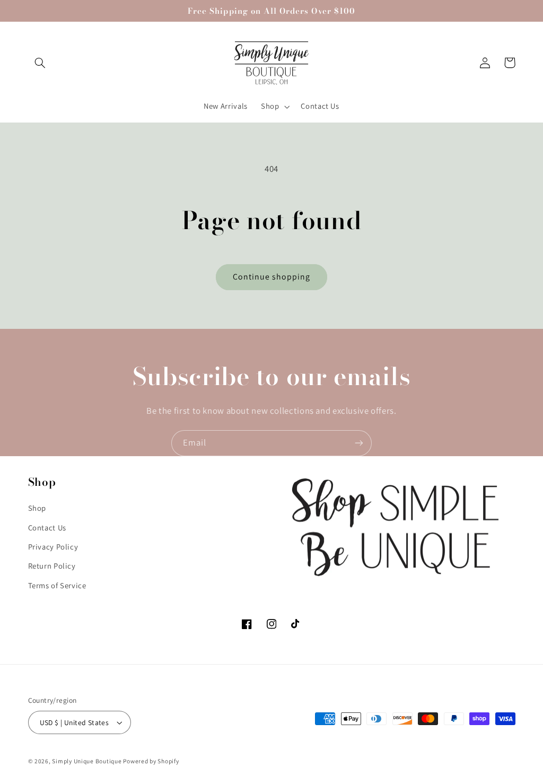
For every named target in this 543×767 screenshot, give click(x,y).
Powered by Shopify (151, 761)
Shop (37, 508)
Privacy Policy (53, 547)
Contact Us (47, 527)
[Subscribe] (359, 443)
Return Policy (52, 566)
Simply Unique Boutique (87, 761)
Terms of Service (57, 585)
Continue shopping (272, 276)
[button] (40, 62)
